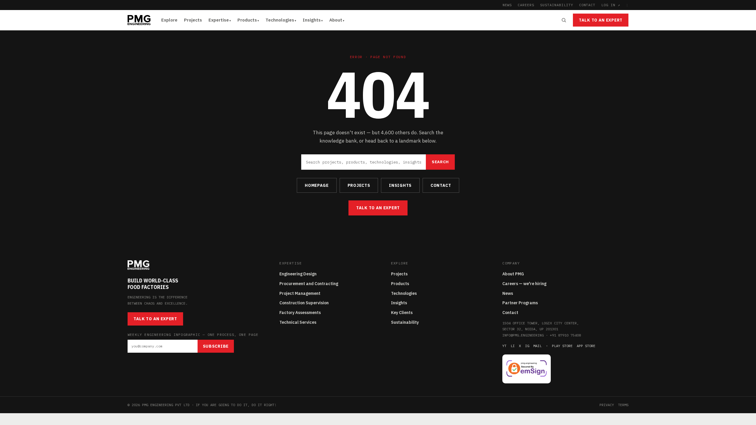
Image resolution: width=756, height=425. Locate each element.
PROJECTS (359, 185)
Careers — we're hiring (524, 283)
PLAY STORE (562, 346)
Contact (510, 312)
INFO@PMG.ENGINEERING (523, 335)
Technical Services (297, 322)
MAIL (537, 346)
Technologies (279, 20)
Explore (169, 20)
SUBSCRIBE (216, 346)
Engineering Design (298, 274)
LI (513, 346)
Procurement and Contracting (308, 283)
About (335, 20)
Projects (193, 20)
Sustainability (405, 322)
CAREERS (526, 5)
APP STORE (586, 346)
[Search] (564, 20)
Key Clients (402, 312)
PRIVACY (606, 405)
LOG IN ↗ (610, 5)
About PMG (513, 274)
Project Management (299, 293)
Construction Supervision (304, 302)
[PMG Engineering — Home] (139, 20)
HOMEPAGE (317, 185)
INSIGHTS (400, 185)
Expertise (218, 20)
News (507, 293)
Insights (312, 20)
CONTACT (587, 5)
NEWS (507, 5)
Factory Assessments (300, 312)
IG (527, 346)
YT (504, 346)
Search (440, 161)
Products (247, 20)
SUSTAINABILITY (556, 5)
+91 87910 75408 (565, 335)
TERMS (623, 405)
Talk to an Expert (601, 20)
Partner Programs (520, 302)
